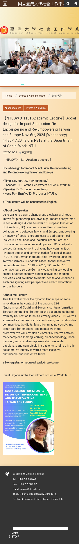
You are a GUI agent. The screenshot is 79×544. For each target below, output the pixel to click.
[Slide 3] (22, 84)
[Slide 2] (17, 84)
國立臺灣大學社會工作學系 (42, 3)
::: (1, 107)
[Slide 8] (44, 84)
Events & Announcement (32, 95)
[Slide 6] (35, 84)
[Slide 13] (66, 84)
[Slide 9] (48, 84)
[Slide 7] (39, 84)
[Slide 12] (62, 84)
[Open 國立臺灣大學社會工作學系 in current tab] (39, 22)
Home (9, 95)
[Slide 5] (31, 84)
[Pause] (72, 43)
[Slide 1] (13, 84)
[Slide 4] (26, 84)
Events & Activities (36, 108)
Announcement (13, 108)
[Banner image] (39, 56)
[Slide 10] (53, 84)
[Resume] (65, 43)
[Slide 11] (57, 84)
